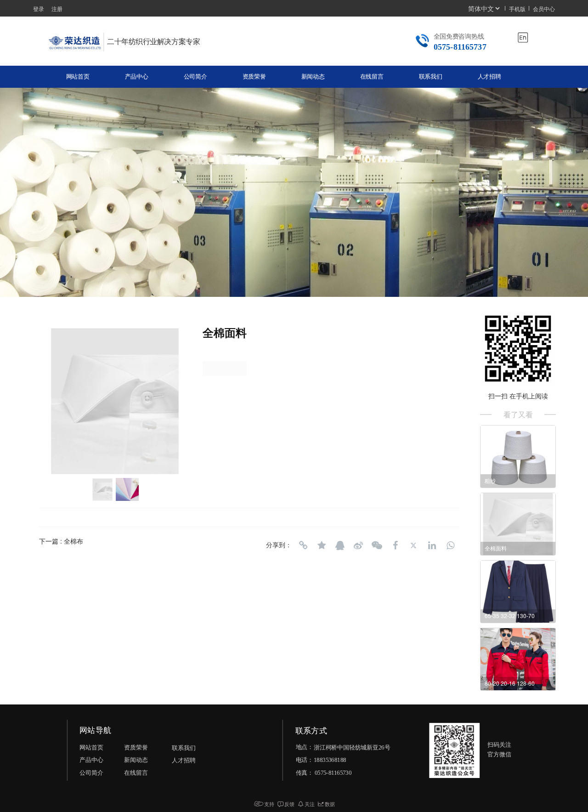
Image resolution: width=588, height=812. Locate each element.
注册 (56, 8)
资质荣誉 (254, 77)
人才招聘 (489, 77)
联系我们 (430, 77)
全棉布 (73, 540)
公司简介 (195, 77)
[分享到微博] (358, 545)
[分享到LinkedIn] (431, 545)
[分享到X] (413, 545)
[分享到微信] (376, 545)
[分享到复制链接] (303, 545)
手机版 (517, 8)
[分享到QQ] (340, 545)
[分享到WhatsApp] (450, 545)
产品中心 (136, 77)
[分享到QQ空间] (321, 545)
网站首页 (78, 77)
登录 (38, 8)
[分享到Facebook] (395, 545)
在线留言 (372, 77)
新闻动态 (313, 77)
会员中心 (544, 8)
